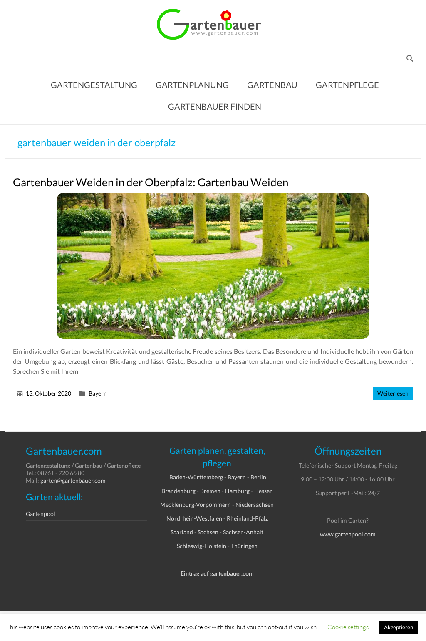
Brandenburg (178, 490)
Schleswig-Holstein (201, 545)
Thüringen (244, 545)
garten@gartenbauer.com (73, 480)
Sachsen (208, 532)
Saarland (182, 532)
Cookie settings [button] (348, 627)
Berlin (258, 477)
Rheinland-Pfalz (247, 518)
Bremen (210, 490)
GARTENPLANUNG (192, 85)
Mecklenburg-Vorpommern (195, 504)
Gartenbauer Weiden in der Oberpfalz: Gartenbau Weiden (150, 182)
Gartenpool (40, 513)
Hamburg (237, 490)
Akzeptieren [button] (398, 627)
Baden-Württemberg (196, 477)
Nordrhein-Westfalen (194, 518)
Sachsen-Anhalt (243, 532)
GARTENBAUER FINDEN (214, 106)
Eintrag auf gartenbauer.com (217, 573)
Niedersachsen (254, 504)
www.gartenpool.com (348, 534)
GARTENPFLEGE (347, 85)
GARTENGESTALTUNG (94, 85)
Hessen (263, 490)
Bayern (98, 393)
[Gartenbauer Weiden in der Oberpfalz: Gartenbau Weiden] (213, 197)
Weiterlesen (393, 393)
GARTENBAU (272, 85)
